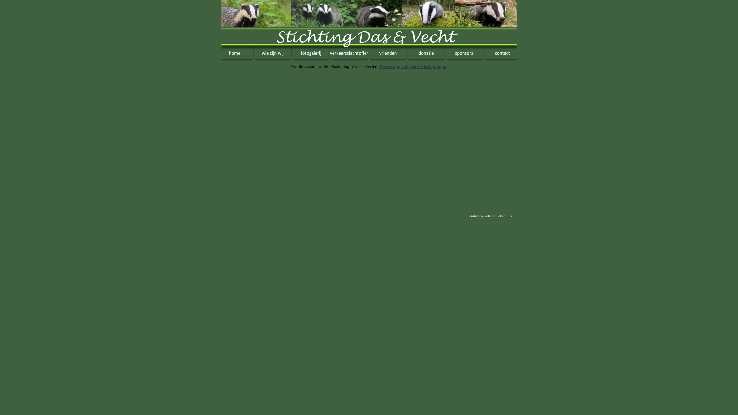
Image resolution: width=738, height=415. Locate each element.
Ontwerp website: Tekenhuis (490, 216)
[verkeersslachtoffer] (349, 58)
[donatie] (426, 58)
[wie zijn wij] (273, 58)
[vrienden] (388, 58)
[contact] (500, 58)
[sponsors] (464, 58)
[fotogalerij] (311, 58)
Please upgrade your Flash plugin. (413, 66)
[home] (237, 58)
